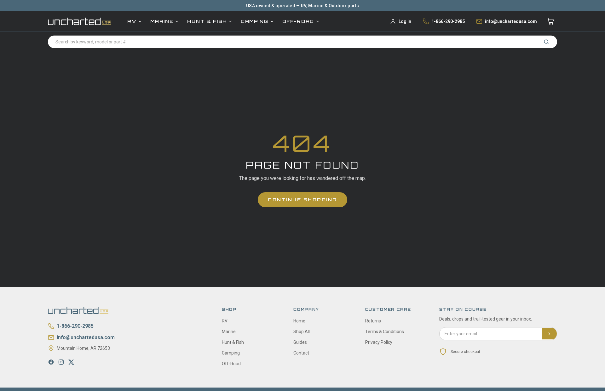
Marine (161, 21)
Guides (300, 342)
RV (131, 21)
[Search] (546, 42)
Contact (301, 352)
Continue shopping (302, 199)
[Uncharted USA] (79, 21)
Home (299, 320)
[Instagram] (61, 362)
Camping (254, 21)
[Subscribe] (549, 333)
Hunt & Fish (207, 21)
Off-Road (298, 21)
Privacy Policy (378, 342)
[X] (71, 362)
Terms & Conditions (384, 331)
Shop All (301, 331)
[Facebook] (51, 362)
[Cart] (550, 21)
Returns (373, 320)
